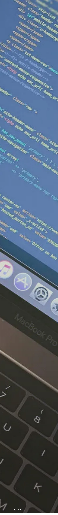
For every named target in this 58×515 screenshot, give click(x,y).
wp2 (19, 509)
